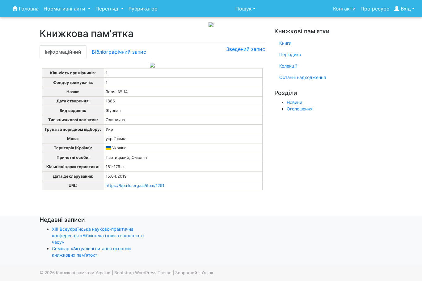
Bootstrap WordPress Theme (142, 272)
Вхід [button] (405, 9)
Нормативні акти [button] (65, 9)
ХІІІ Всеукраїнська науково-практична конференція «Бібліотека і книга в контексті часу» (98, 235)
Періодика (290, 54)
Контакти (344, 9)
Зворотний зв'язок (194, 272)
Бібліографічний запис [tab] (119, 52)
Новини (294, 102)
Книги (285, 43)
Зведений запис (245, 49)
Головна (28, 9)
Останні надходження (302, 77)
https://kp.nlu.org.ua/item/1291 (135, 185)
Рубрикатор (143, 9)
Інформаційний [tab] (63, 52)
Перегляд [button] (107, 9)
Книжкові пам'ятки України (83, 272)
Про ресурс (375, 9)
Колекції (288, 65)
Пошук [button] (243, 9)
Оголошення (300, 108)
